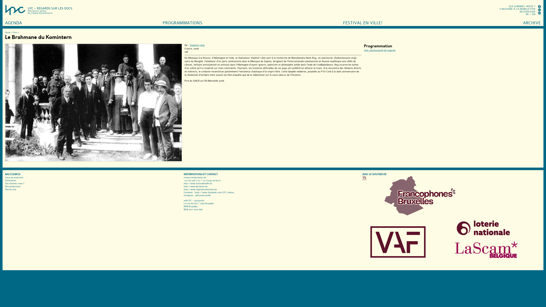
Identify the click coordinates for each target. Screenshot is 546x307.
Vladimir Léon (197, 45)
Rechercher (527, 11)
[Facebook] (539, 7)
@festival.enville (203, 195)
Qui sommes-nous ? (522, 6)
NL (527, 14)
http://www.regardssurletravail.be (200, 189)
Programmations (182, 23)
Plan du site (10, 189)
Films (15, 32)
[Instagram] (539, 10)
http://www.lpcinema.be (195, 186)
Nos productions (12, 186)
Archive (532, 23)
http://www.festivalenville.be (198, 183)
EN (533, 14)
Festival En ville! (362, 23)
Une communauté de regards (380, 50)
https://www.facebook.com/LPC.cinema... (215, 192)
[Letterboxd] (539, 13)
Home (8, 32)
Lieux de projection (14, 177)
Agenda (13, 23)
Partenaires (10, 180)
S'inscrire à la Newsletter (517, 9)
